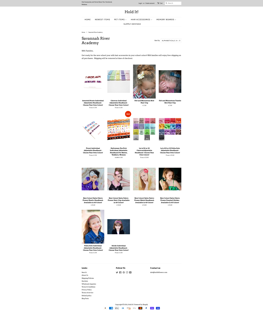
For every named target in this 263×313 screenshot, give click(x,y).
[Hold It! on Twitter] (117, 273)
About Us (85, 275)
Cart (161, 3)
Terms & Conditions (88, 287)
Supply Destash (132, 24)
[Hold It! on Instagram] (127, 273)
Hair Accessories (141, 19)
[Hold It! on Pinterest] (124, 273)
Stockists (85, 281)
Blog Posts (85, 298)
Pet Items (119, 19)
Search (84, 272)
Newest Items (102, 19)
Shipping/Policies (88, 278)
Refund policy (86, 296)
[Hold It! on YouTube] (130, 273)
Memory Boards (165, 19)
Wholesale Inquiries (89, 284)
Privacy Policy (87, 290)
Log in (140, 3)
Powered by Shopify (141, 304)
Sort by (157, 40)
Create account (150, 3)
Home (88, 19)
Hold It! (131, 12)
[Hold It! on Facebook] (120, 273)
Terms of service (87, 293)
